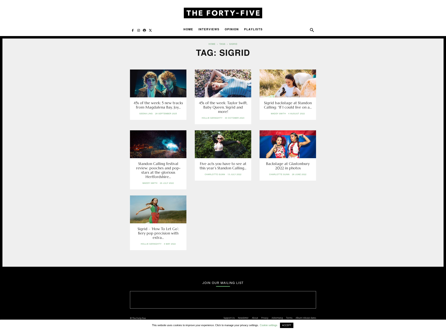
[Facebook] (132, 30)
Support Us (229, 317)
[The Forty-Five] (223, 13)
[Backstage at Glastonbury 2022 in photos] (288, 144)
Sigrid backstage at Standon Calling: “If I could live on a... (288, 105)
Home (188, 29)
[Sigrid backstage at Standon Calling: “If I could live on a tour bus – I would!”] (288, 83)
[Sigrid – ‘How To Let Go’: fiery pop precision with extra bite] (158, 209)
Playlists (253, 29)
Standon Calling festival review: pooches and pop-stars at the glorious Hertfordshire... (158, 170)
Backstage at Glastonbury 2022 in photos (288, 165)
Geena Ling (146, 113)
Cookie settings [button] (268, 325)
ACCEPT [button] (286, 325)
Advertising (277, 317)
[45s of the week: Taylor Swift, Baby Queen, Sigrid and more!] (223, 83)
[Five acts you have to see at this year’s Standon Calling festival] (223, 144)
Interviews (209, 29)
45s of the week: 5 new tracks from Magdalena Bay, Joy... (158, 105)
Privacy (264, 317)
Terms (289, 317)
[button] (312, 31)
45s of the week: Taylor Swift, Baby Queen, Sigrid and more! (223, 107)
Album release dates (306, 317)
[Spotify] (144, 30)
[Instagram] (138, 30)
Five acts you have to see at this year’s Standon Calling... (223, 165)
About (255, 317)
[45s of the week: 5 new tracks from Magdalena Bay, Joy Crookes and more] (158, 83)
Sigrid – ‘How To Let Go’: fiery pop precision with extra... (158, 233)
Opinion (232, 29)
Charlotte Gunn (215, 174)
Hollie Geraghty (212, 117)
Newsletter (243, 317)
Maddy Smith (278, 113)
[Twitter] (150, 30)
